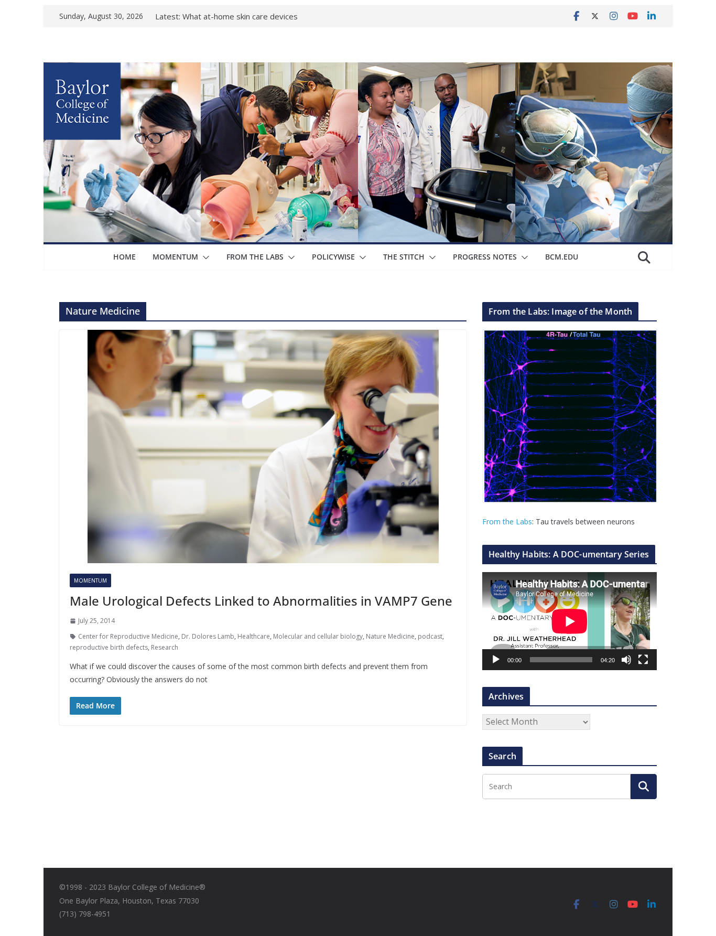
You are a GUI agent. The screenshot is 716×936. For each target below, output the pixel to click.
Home (124, 257)
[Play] (496, 659)
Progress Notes (485, 257)
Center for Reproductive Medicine (128, 636)
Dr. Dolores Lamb (207, 636)
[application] (569, 621)
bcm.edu (561, 257)
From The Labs (255, 257)
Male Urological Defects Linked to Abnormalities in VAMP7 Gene (261, 600)
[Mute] (626, 659)
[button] (204, 257)
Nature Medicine (390, 636)
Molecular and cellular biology (318, 636)
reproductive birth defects (109, 647)
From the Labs (507, 521)
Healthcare (253, 636)
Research (164, 647)
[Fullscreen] (643, 659)
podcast (430, 636)
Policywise (333, 257)
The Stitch (404, 257)
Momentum (175, 257)
